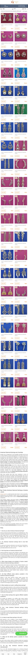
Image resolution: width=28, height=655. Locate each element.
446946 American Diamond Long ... (20, 426)
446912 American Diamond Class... (20, 116)
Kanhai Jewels (3, 494)
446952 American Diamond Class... (20, 444)
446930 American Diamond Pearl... (20, 280)
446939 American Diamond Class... (6, 371)
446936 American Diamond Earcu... (20, 335)
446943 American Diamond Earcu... (6, 408)
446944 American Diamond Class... (20, 408)
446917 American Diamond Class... (6, 171)
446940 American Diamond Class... (20, 371)
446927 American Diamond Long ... (6, 262)
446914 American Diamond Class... (20, 135)
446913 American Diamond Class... (6, 135)
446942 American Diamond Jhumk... (20, 390)
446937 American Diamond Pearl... (6, 353)
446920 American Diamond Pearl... (20, 189)
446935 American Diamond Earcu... (6, 335)
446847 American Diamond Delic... (6, 25)
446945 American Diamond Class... (6, 426)
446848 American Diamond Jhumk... (20, 25)
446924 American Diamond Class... (20, 226)
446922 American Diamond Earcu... (20, 207)
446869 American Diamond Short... (6, 43)
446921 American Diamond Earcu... (6, 207)
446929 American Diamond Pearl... (6, 280)
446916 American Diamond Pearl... (20, 153)
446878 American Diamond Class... (6, 80)
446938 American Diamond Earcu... (20, 353)
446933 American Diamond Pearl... (6, 317)
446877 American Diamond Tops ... (20, 62)
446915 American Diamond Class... (6, 153)
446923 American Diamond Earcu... (6, 226)
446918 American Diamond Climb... (20, 171)
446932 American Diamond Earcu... (20, 298)
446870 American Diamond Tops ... (20, 43)
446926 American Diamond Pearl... (20, 244)
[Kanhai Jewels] (14, 2)
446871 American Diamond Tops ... (6, 62)
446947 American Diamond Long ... (6, 444)
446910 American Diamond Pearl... (20, 98)
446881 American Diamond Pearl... (20, 80)
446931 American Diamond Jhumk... (6, 298)
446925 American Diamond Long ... (6, 244)
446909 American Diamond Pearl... (6, 98)
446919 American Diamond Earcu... (6, 189)
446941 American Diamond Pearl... (6, 390)
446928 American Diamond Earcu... (20, 262)
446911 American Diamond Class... (6, 116)
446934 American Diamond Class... (20, 317)
